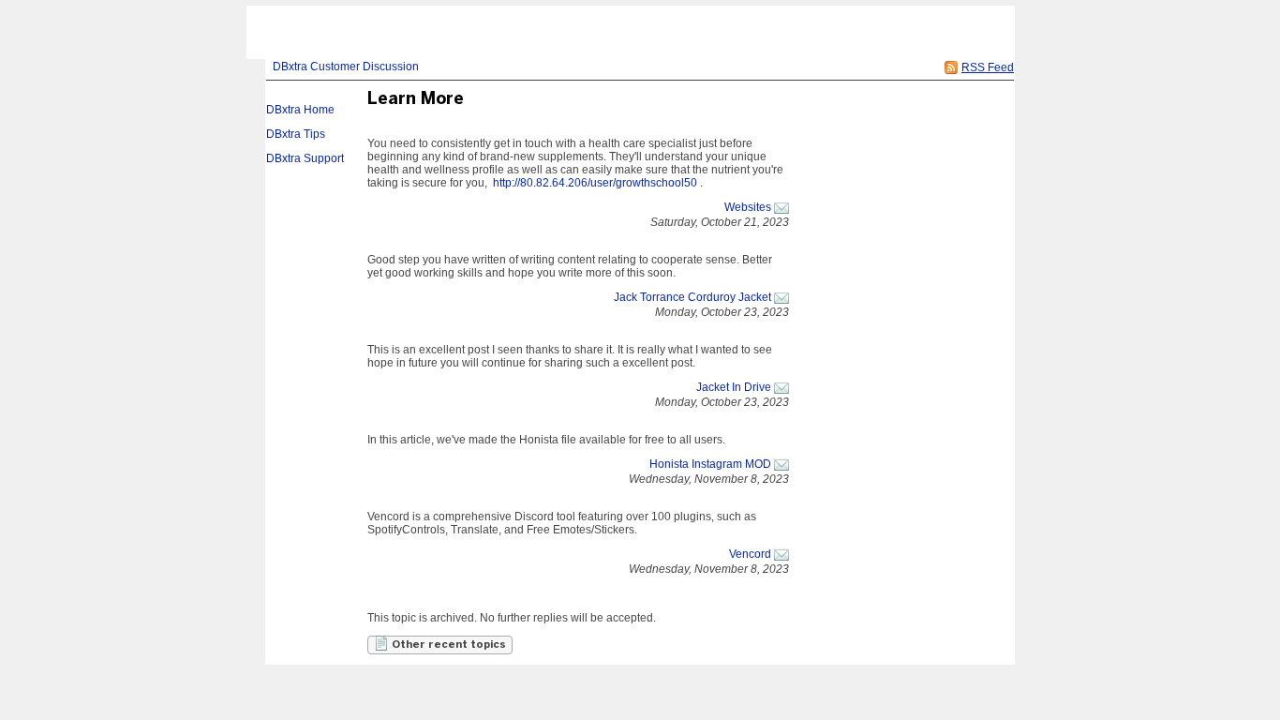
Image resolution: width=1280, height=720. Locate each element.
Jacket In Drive (733, 387)
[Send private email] (781, 207)
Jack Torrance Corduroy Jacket (692, 297)
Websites (747, 207)
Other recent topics (447, 645)
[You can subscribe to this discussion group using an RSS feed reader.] (951, 67)
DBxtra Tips (295, 134)
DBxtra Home (300, 109)
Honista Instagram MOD (710, 464)
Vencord (750, 554)
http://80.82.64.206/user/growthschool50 (595, 182)
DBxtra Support (305, 158)
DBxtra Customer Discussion (346, 66)
